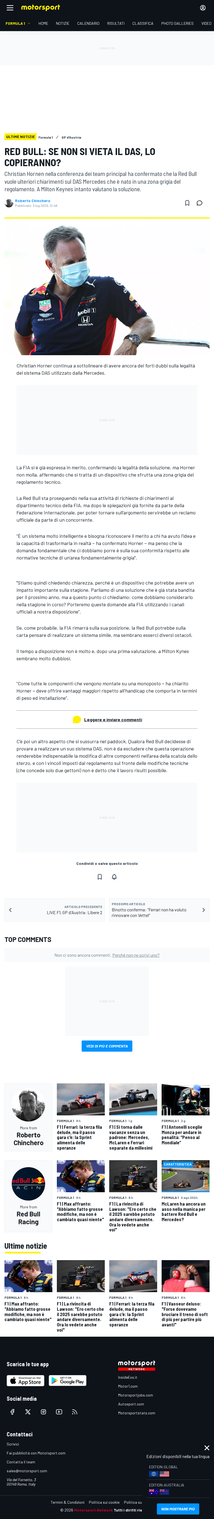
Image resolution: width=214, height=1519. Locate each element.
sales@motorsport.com (27, 1470)
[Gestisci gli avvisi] (114, 876)
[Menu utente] (202, 7)
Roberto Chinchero (32, 201)
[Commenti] (201, 202)
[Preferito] (187, 202)
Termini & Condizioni (67, 1502)
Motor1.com (128, 1386)
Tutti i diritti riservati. (134, 1510)
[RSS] (74, 1411)
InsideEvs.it (127, 1377)
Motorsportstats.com (136, 1412)
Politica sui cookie (104, 1502)
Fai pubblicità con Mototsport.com (36, 1453)
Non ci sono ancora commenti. (107, 955)
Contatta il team (21, 1461)
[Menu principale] (10, 7)
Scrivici (13, 1444)
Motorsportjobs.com (135, 1395)
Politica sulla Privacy (141, 1502)
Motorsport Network (93, 1510)
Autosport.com (131, 1404)
